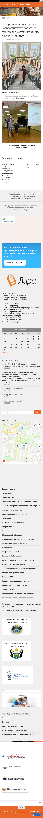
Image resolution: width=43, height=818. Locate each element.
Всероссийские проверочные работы (18, 560)
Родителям (6, 518)
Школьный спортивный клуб (14, 585)
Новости (6, 18)
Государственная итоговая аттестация (19, 568)
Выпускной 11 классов (13, 388)
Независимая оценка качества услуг (18, 539)
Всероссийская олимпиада (13, 564)
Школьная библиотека (11, 556)
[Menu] (40, 4)
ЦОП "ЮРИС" (34, 812)
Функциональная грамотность (15, 581)
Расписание (7, 493)
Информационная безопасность (15, 543)
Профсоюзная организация (13, 522)
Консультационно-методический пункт (19, 501)
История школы (9, 489)
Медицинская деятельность (14, 514)
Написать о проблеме (15, 263)
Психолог (6, 718)
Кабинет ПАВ (7, 577)
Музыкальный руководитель (14, 730)
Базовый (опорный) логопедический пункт (21, 506)
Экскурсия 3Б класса (30, 164)
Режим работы (8, 497)
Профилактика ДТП (10, 552)
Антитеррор (7, 547)
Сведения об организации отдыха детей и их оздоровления (21, 605)
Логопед (5, 722)
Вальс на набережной (12, 401)
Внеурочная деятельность (13, 573)
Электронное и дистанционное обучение (19, 610)
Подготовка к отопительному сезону (18, 594)
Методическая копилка (12, 510)
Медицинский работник (12, 726)
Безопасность (8, 531)
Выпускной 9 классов (12, 395)
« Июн (4, 353)
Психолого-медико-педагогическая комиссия (17, 599)
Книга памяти (8, 589)
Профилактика (8, 527)
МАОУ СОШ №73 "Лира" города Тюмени (17, 4)
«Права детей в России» (12, 535)
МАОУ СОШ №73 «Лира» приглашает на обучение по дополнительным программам (21, 365)
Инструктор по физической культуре (18, 734)
